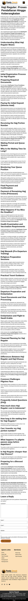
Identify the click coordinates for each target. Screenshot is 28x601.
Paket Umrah (18, 554)
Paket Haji (17, 552)
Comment (3, 503)
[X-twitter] (7, 584)
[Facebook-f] (2, 584)
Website (2, 530)
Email (2, 525)
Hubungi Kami (4, 561)
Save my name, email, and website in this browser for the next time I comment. (14, 538)
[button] (24, 3)
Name (2, 520)
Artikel (2, 558)
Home (2, 552)
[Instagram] (4, 584)
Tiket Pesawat (18, 556)
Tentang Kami (4, 559)
